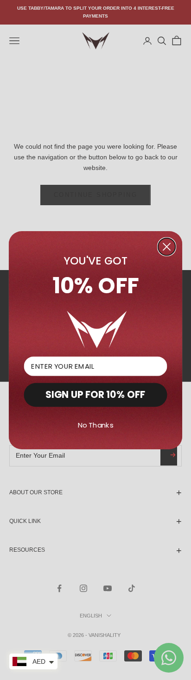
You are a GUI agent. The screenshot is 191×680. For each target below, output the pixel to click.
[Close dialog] (166, 246)
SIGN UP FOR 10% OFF (95, 394)
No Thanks (96, 425)
